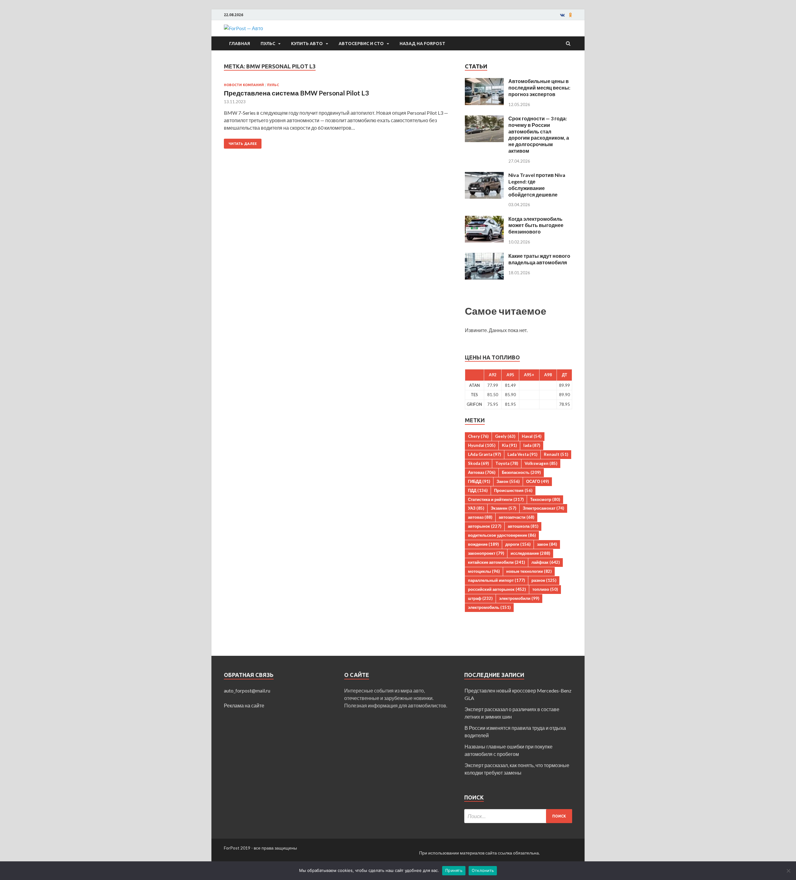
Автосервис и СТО (361, 43)
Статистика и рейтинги (496, 499)
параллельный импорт (496, 580)
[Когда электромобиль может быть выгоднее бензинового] (484, 219)
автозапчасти (516, 517)
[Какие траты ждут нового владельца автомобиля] (484, 256)
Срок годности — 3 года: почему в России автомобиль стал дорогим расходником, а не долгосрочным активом (538, 134)
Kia (509, 445)
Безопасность (521, 472)
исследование (530, 553)
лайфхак (545, 562)
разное (543, 580)
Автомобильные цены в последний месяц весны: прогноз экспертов (539, 87)
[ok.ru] (570, 15)
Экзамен (503, 508)
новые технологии (529, 571)
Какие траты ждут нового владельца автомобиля (539, 259)
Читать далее (243, 144)
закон (547, 544)
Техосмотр (545, 499)
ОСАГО (537, 481)
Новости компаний (244, 85)
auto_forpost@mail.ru (247, 690)
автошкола (523, 526)
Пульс (268, 43)
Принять (453, 870)
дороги (517, 544)
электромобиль (489, 607)
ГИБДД (479, 481)
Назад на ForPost (422, 43)
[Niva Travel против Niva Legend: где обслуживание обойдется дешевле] (484, 175)
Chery (478, 436)
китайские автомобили (496, 562)
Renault (556, 454)
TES (474, 394)
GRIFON (474, 404)
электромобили (519, 598)
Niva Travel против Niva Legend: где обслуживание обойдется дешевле (536, 184)
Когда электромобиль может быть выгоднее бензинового (535, 225)
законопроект (486, 553)
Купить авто (307, 43)
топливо (545, 589)
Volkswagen (541, 463)
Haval (531, 436)
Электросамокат (543, 508)
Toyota (506, 463)
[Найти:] (518, 816)
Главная (239, 43)
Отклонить (483, 870)
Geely (505, 436)
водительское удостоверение (502, 535)
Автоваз (481, 472)
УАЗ (476, 508)
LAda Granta (484, 454)
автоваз (480, 517)
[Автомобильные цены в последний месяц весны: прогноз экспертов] (484, 82)
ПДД (478, 490)
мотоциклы (484, 571)
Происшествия (513, 490)
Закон (508, 481)
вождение (483, 544)
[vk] (562, 15)
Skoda (478, 463)
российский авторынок (497, 589)
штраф (480, 598)
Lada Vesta (522, 454)
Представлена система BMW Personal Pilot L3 (296, 93)
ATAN (474, 385)
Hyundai (481, 445)
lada (531, 445)
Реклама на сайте (244, 705)
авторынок (484, 526)
